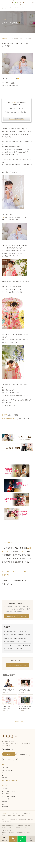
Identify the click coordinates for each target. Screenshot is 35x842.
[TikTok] (16, 759)
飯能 (25, 813)
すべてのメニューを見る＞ (9, 780)
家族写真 (4, 778)
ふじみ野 (4, 815)
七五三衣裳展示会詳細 (16, 119)
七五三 (26, 38)
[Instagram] (8, 759)
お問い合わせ (23, 754)
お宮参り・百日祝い (7, 770)
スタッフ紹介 (5, 794)
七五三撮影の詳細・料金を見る (17, 665)
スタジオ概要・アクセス (8, 791)
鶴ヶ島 (14, 815)
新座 (23, 815)
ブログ (29, 38)
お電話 (30, 840)
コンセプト (5, 788)
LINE (21, 840)
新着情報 (4, 801)
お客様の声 (5, 806)
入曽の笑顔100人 (6, 830)
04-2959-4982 (8, 749)
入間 (21, 813)
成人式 (4, 775)
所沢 (3, 217)
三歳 (3, 40)
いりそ (4, 542)
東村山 (10, 815)
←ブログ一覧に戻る (17, 721)
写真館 (10, 542)
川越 (13, 813)
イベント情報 (5, 799)
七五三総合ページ (9, 419)
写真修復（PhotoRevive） (23, 828)
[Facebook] (12, 759)
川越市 (22, 551)
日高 (28, 813)
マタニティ (5, 767)
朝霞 (19, 815)
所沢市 (8, 551)
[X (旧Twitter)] (3, 759)
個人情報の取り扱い (7, 828)
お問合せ (4, 840)
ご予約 (9, 754)
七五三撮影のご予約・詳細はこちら (16, 616)
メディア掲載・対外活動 (8, 796)
